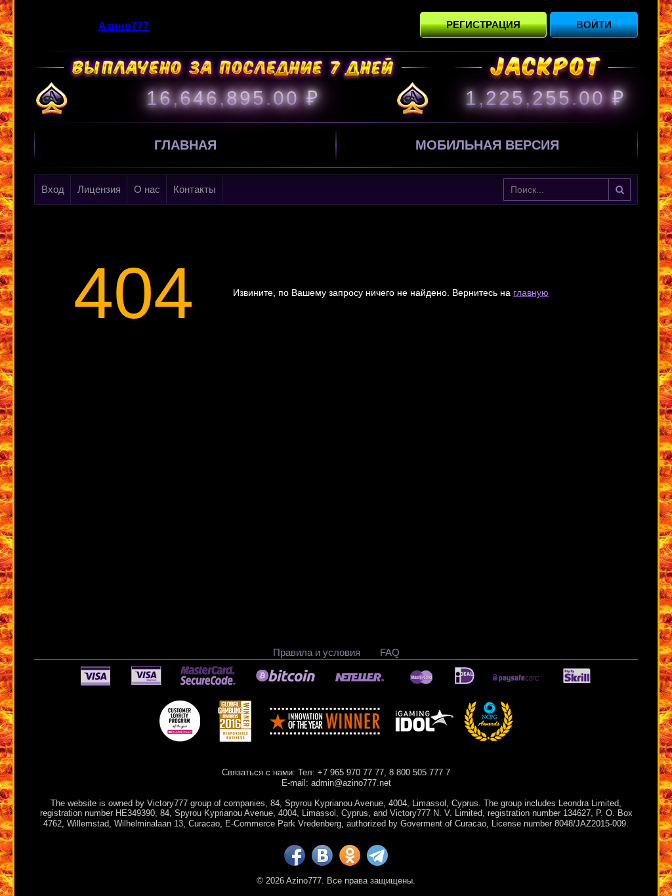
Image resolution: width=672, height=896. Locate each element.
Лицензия (99, 189)
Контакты (194, 189)
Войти (594, 24)
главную (531, 292)
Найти (619, 189)
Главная (185, 145)
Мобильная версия (487, 145)
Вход (52, 189)
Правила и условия (316, 652)
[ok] (349, 855)
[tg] (377, 855)
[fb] (294, 855)
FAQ (390, 652)
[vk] (322, 855)
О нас (147, 189)
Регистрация (483, 24)
